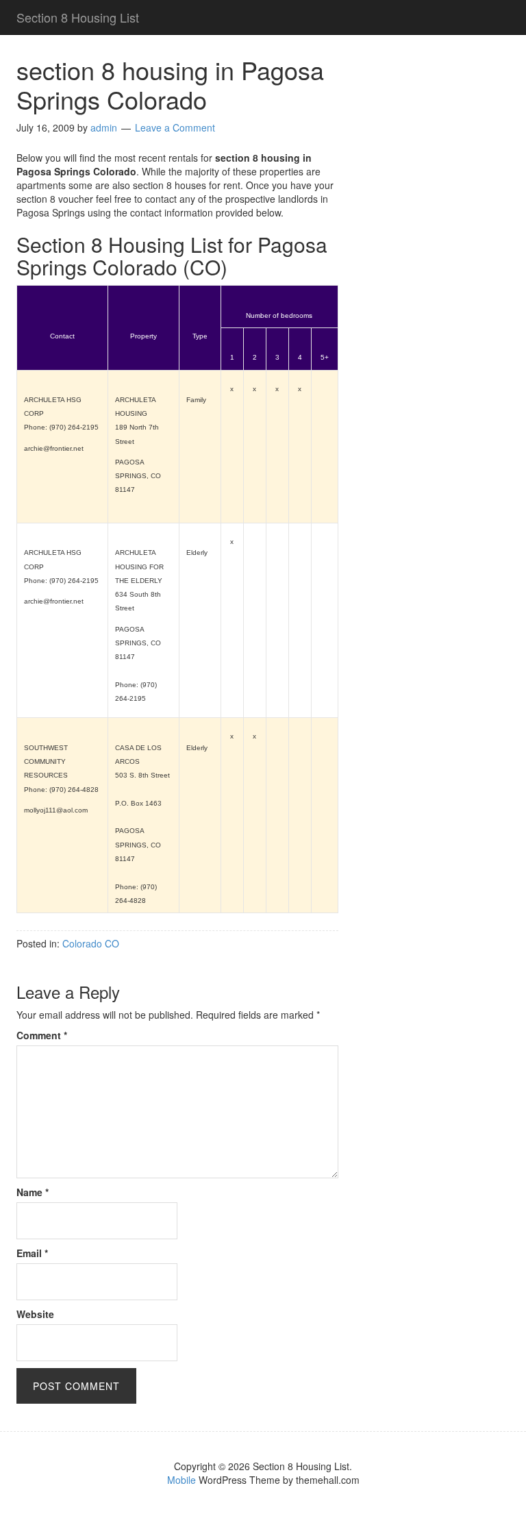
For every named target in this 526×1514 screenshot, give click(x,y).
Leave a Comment (175, 127)
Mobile (181, 1480)
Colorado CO (90, 943)
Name (32, 1192)
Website (35, 1314)
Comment (41, 1035)
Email (32, 1253)
